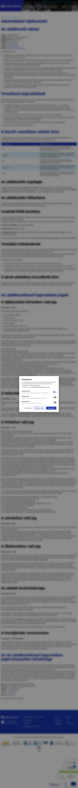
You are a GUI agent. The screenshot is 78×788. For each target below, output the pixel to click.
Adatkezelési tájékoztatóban (39, 387)
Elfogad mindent (51, 408)
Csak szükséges (28, 408)
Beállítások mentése (39, 408)
